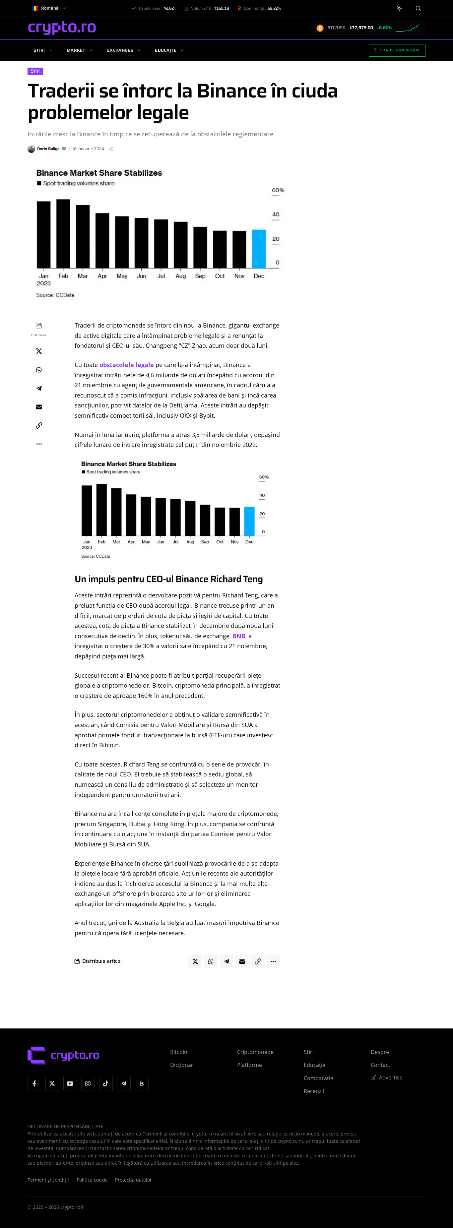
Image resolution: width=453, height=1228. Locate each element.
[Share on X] (38, 351)
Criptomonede (255, 1052)
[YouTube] (70, 1083)
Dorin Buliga (48, 149)
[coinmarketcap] (142, 1083)
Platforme (249, 1065)
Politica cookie (92, 1180)
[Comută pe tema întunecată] (399, 8)
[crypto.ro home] (62, 28)
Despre (380, 1052)
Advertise (391, 1077)
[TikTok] (106, 1083)
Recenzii (314, 1091)
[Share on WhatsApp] (38, 370)
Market (76, 50)
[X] (52, 1083)
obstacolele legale (126, 365)
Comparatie (318, 1078)
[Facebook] (34, 1083)
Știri (39, 50)
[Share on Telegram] (38, 388)
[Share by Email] (38, 407)
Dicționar (181, 1065)
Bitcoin (178, 1052)
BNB (238, 636)
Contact (380, 1065)
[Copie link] (38, 425)
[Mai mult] (38, 444)
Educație (165, 50)
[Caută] (418, 8)
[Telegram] (124, 1083)
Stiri (35, 71)
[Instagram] (88, 1083)
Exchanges (120, 50)
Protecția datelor (133, 1180)
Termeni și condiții (48, 1180)
